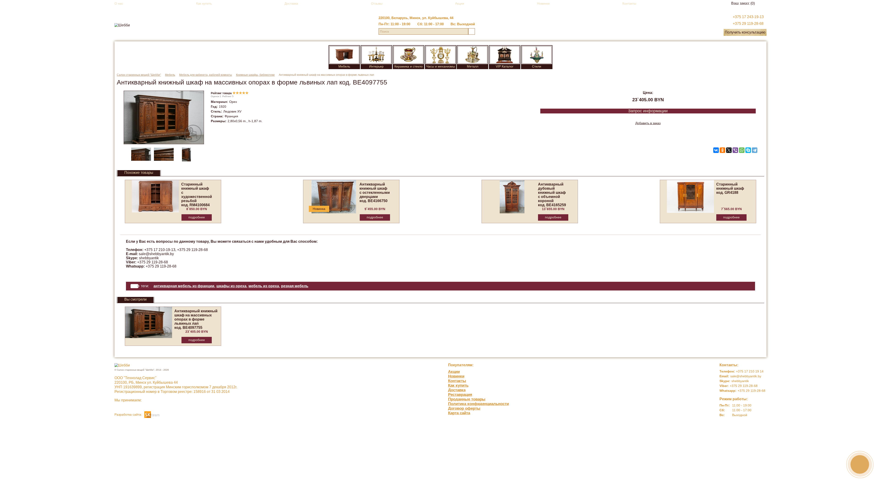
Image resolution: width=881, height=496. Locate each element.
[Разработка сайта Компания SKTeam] (151, 414)
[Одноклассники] (722, 150)
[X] (729, 150)
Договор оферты (464, 408)
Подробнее (196, 217)
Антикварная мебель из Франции (183, 286)
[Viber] (735, 150)
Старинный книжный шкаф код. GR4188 (730, 188)
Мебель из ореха (263, 286)
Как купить (204, 3)
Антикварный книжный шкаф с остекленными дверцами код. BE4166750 (375, 192)
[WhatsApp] (741, 150)
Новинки (543, 3)
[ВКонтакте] (716, 150)
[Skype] (748, 150)
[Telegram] (754, 150)
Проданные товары (466, 399)
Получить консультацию (745, 32)
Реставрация (460, 394)
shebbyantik (149, 258)
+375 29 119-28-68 (748, 23)
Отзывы (376, 3)
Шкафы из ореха (231, 286)
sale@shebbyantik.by (156, 254)
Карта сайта (459, 413)
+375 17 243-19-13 (748, 17)
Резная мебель (294, 286)
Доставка (291, 3)
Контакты (629, 3)
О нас (118, 3)
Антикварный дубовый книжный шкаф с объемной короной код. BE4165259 (552, 194)
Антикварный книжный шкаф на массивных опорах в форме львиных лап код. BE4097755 (195, 319)
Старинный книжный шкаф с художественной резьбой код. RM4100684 (196, 194)
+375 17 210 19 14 (750, 371)
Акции (459, 3)
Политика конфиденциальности (478, 404)
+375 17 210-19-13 (159, 250)
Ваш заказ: (743, 3)
